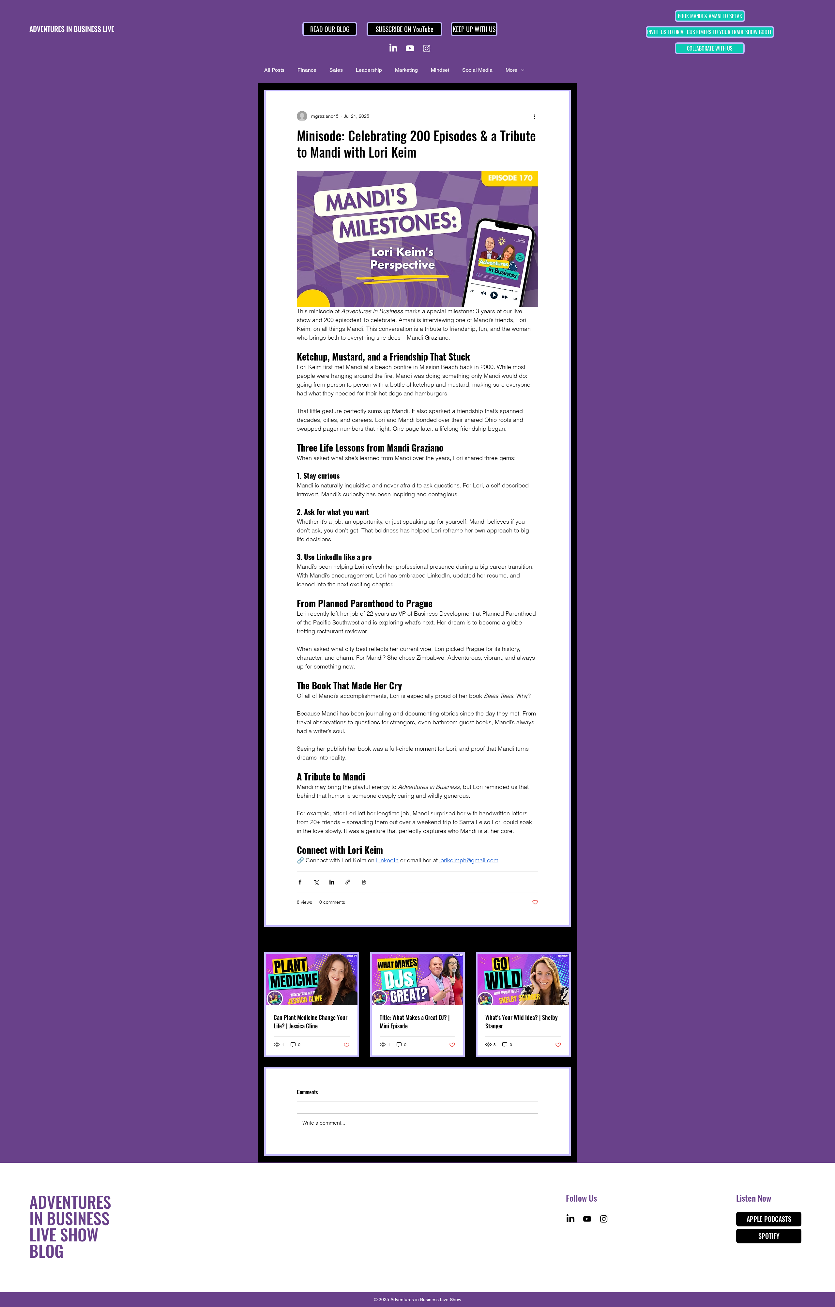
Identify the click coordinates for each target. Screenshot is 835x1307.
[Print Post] (364, 882)
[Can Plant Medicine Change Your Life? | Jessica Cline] (311, 979)
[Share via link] (348, 882)
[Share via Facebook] (300, 882)
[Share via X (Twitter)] (316, 882)
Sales (336, 70)
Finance (306, 70)
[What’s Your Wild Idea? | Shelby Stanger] (523, 979)
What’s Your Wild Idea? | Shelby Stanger (521, 1021)
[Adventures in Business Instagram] (427, 48)
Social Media (477, 70)
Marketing (406, 70)
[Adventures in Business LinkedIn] (393, 48)
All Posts (274, 70)
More (511, 70)
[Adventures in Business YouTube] (410, 48)
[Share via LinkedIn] (332, 882)
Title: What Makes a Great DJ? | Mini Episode (415, 1021)
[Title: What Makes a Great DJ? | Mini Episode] (417, 979)
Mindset (440, 70)
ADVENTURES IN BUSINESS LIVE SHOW (70, 1217)
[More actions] (534, 116)
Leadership (369, 70)
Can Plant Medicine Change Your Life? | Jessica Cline (310, 1021)
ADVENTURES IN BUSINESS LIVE (71, 28)
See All (563, 940)
